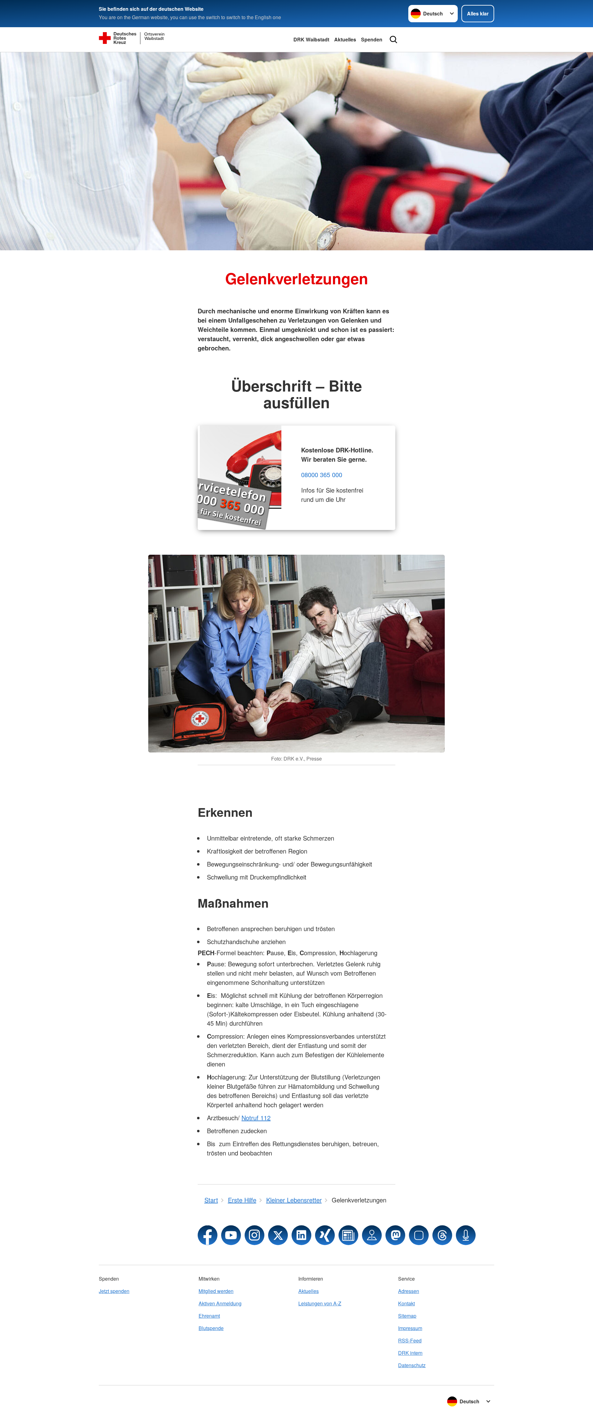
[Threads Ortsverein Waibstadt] (442, 1235)
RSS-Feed (410, 1340)
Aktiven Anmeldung (220, 1303)
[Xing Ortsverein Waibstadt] (325, 1235)
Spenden (371, 39)
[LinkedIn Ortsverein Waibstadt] (301, 1235)
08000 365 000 (321, 474)
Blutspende (211, 1328)
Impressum (410, 1328)
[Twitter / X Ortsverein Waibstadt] (278, 1235)
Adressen (408, 1291)
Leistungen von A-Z (319, 1303)
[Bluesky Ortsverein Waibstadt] (419, 1235)
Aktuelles (345, 39)
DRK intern (410, 1352)
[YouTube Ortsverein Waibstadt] (231, 1235)
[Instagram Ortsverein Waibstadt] (254, 1235)
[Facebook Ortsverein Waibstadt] (207, 1235)
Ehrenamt (209, 1315)
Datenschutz (412, 1365)
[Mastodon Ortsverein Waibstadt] (395, 1235)
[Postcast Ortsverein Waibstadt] (466, 1235)
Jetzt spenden (114, 1291)
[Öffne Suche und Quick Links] (393, 40)
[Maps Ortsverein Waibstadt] (372, 1235)
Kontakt (406, 1303)
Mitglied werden (216, 1291)
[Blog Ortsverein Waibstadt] (348, 1235)
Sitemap (407, 1315)
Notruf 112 (256, 1117)
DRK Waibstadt (311, 39)
